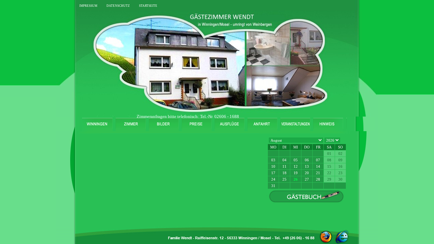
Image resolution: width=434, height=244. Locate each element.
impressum (88, 5)
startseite (148, 5)
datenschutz (118, 5)
